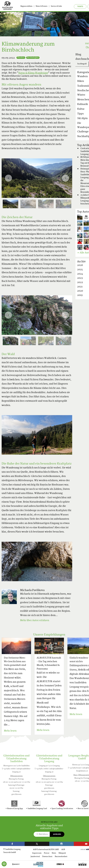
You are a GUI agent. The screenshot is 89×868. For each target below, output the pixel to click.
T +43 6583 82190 (74, 768)
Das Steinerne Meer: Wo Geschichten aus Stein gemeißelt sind (15, 661)
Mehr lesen (10, 731)
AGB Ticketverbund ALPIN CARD (46, 849)
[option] (37, 178)
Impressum (36, 853)
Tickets (80, 6)
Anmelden (57, 834)
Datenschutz (47, 856)
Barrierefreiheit (61, 856)
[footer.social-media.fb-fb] (12, 844)
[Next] (65, 178)
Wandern (21, 58)
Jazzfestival (35, 856)
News (54, 853)
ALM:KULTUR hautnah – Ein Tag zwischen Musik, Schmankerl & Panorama (49, 663)
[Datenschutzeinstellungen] (4, 863)
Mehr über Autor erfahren (34, 620)
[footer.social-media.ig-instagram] (61, 844)
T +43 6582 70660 (9, 769)
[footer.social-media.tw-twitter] (37, 844)
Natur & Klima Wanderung (33, 73)
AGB (63, 849)
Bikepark (62, 853)
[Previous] (8, 178)
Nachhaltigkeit (33, 58)
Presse (46, 853)
